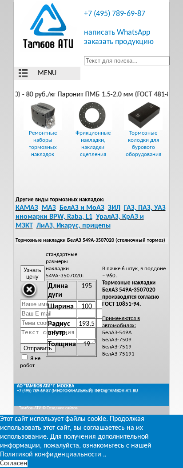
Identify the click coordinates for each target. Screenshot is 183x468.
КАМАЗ (27, 208)
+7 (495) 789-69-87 (114, 14)
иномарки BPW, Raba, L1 (54, 216)
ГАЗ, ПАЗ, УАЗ (145, 208)
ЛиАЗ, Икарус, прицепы (73, 225)
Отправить (38, 348)
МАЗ (49, 208)
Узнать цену (32, 273)
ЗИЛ (114, 208)
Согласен (14, 463)
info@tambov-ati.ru (116, 391)
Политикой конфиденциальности (50, 454)
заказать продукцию (119, 42)
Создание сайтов (62, 408)
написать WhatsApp (117, 32)
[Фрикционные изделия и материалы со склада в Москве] (49, 26)
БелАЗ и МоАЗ (82, 208)
